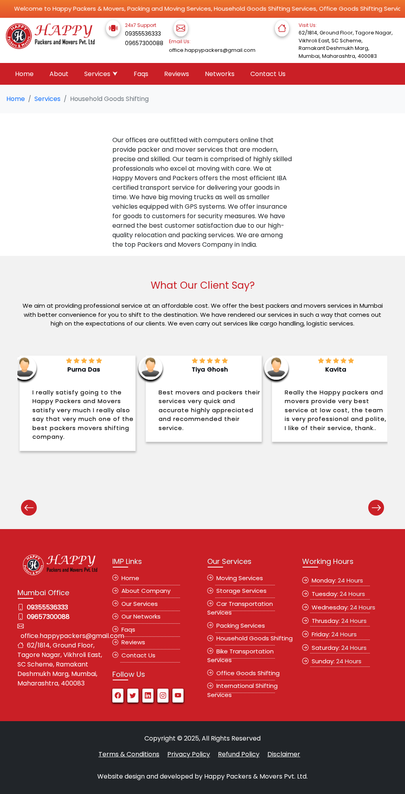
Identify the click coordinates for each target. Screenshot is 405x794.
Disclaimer (283, 754)
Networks (220, 73)
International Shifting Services (242, 690)
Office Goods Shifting (246, 673)
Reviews (176, 73)
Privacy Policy (188, 754)
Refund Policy (238, 754)
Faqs (141, 73)
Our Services (138, 604)
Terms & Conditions (128, 754)
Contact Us (268, 73)
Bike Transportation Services (240, 656)
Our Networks (139, 616)
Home (24, 73)
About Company (144, 590)
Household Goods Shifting (253, 638)
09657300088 (144, 43)
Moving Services (238, 578)
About (58, 73)
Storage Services (240, 590)
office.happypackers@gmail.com (212, 50)
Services (97, 73)
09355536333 (143, 34)
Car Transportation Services (240, 608)
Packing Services (239, 625)
